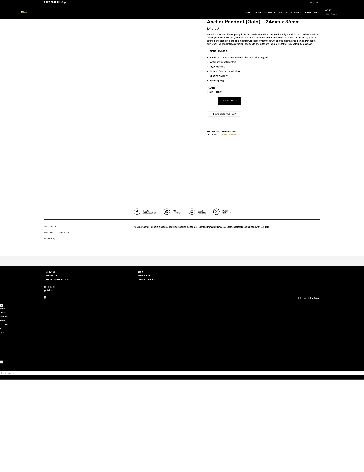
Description (50, 227)
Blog (140, 272)
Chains (257, 12)
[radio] (210, 92)
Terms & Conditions (147, 280)
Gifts (316, 12)
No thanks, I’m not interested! (44, 468)
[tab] (85, 227)
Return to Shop (45, 449)
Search (362, 373)
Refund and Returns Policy (58, 280)
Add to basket (230, 101)
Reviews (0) (49, 238)
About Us (50, 272)
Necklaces (269, 12)
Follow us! (50, 287)
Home (247, 12)
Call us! (49, 290)
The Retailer (314, 298)
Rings (308, 12)
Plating (211, 88)
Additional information (57, 233)
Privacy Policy (144, 276)
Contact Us (51, 276)
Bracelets (283, 12)
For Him (224, 134)
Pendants (296, 12)
